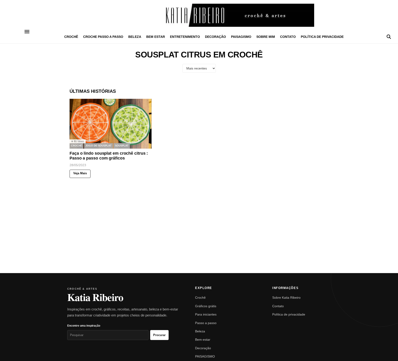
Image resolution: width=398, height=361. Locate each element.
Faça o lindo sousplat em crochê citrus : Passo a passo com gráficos (109, 156)
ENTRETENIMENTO (185, 37)
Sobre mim (265, 37)
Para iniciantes (206, 314)
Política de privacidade (322, 37)
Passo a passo (206, 323)
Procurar (159, 335)
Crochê (200, 297)
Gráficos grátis (205, 306)
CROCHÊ (71, 37)
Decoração (203, 348)
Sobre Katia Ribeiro (286, 297)
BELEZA (134, 37)
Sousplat (122, 145)
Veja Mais (80, 173)
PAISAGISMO (241, 37)
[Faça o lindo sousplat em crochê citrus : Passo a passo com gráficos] (111, 124)
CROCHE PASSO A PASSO (103, 37)
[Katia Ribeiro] (199, 15)
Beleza (200, 331)
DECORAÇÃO (215, 37)
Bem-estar (202, 339)
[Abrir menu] (27, 32)
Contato (288, 37)
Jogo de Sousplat (98, 145)
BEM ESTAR (155, 37)
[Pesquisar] (389, 37)
